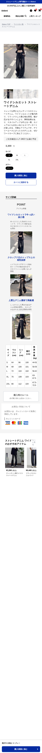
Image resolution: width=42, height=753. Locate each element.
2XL (17, 160)
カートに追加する (21, 182)
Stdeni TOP (6, 24)
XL (9, 160)
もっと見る (33, 442)
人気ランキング (35, 16)
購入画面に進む (21, 175)
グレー (9, 168)
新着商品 (7, 16)
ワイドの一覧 (19, 24)
